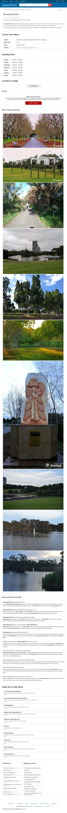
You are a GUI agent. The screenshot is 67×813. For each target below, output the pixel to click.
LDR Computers (28, 784)
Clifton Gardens (10, 792)
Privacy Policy (34, 803)
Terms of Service (44, 803)
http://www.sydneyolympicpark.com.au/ (27, 47)
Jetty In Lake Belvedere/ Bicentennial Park (15, 698)
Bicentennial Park (8, 733)
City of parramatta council (17, 9)
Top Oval (6, 726)
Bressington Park (8, 705)
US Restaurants (38, 806)
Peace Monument (8, 747)
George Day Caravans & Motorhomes (32, 768)
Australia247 (9, 5)
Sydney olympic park (27, 9)
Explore (11, 1)
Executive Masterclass (12, 794)
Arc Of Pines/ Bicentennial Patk (12, 691)
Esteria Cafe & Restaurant (10, 772)
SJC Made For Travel (11, 774)
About (16, 1)
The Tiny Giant (8, 770)
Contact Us (23, 1)
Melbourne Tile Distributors (30, 788)
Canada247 (47, 806)
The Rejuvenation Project (30, 791)
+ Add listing (19, 803)
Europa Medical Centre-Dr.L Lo (31, 777)
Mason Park (7, 740)
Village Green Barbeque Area (12, 719)
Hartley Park (27, 770)
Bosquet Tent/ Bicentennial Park (12, 712)
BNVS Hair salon (28, 772)
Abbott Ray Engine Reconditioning (32, 774)
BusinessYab (29, 806)
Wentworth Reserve (9, 754)
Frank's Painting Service (29, 779)
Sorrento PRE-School (29, 786)
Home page (4, 1)
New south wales (7, 9)
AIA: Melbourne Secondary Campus (32, 781)
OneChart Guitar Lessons (12, 768)
